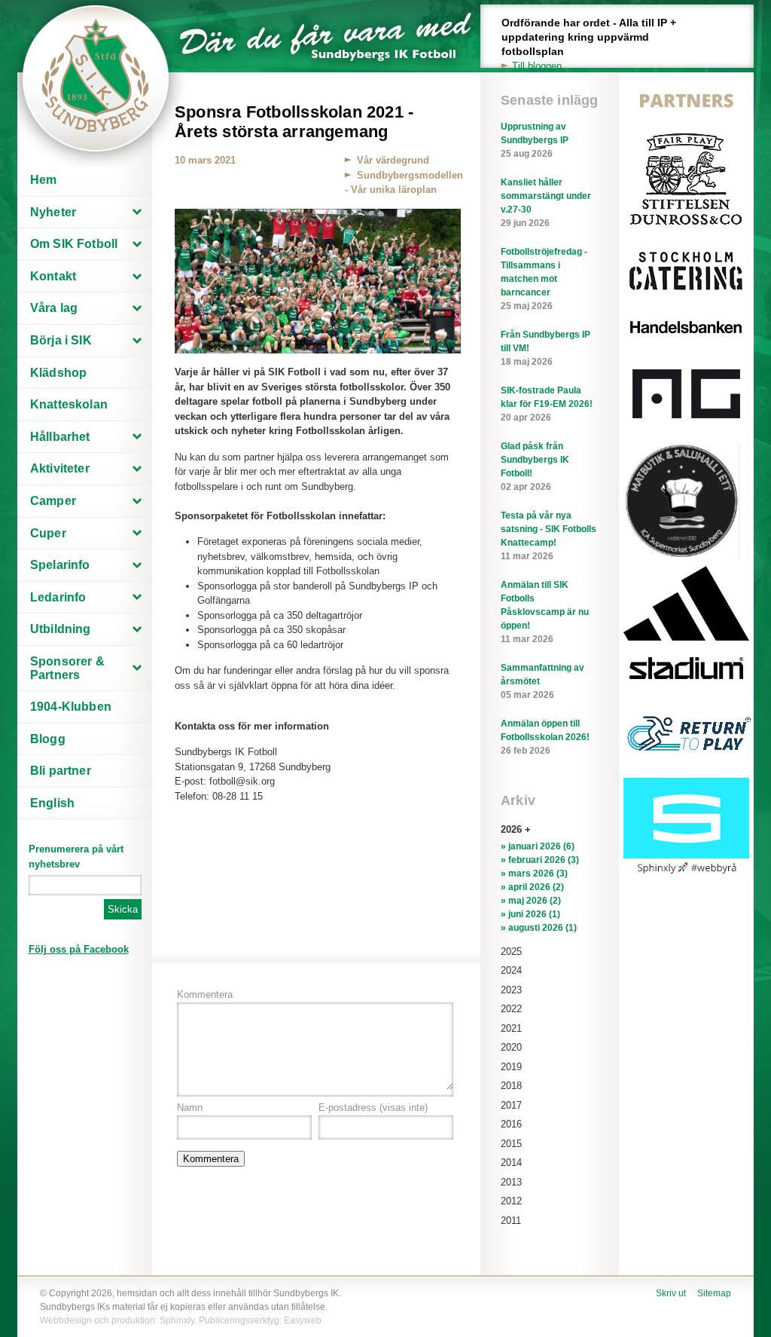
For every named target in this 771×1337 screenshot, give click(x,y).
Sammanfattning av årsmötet (542, 681)
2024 (511, 970)
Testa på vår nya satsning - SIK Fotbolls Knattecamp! (548, 535)
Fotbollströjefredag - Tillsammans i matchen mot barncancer (544, 278)
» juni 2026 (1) (530, 914)
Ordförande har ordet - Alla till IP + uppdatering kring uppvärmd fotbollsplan (588, 44)
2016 (511, 1124)
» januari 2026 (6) (537, 846)
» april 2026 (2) (532, 887)
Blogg (48, 739)
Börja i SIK (61, 340)
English (52, 803)
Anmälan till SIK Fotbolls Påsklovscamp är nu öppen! (545, 612)
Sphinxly (177, 1320)
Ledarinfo (58, 597)
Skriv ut (671, 1293)
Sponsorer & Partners (67, 668)
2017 (511, 1105)
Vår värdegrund (393, 160)
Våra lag (54, 307)
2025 (511, 951)
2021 (511, 1028)
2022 (511, 1008)
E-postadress (373, 1107)
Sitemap (714, 1293)
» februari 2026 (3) (540, 860)
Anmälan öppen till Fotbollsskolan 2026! (545, 737)
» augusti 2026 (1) (539, 927)
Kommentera (205, 994)
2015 (511, 1143)
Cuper (48, 533)
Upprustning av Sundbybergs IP (534, 140)
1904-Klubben (70, 706)
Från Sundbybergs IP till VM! (545, 348)
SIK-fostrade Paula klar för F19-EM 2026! (547, 404)
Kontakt (53, 276)
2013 (511, 1182)
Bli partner (60, 770)
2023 (511, 990)
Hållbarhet (60, 436)
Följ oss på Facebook (79, 949)
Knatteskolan (69, 404)
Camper (53, 500)
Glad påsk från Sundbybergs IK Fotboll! (535, 466)
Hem (43, 179)
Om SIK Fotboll (73, 243)
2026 (511, 829)
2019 (511, 1066)
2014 (511, 1162)
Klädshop (58, 372)
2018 (511, 1085)
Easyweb (303, 1320)
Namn (190, 1107)
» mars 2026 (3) (534, 873)
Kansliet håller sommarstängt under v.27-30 (546, 202)
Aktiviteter (60, 468)
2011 (511, 1220)
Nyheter (53, 212)
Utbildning (60, 629)
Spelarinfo (60, 564)
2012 (511, 1201)
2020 (511, 1047)
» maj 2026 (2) (531, 900)
